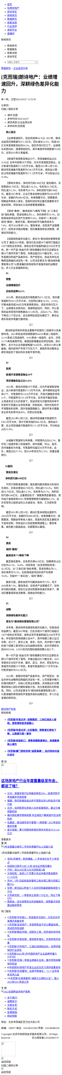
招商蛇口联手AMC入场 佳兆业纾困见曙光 (29, 866)
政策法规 (12, 22)
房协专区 (12, 11)
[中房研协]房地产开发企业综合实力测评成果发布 (34, 967)
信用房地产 (13, 8)
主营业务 (12, 1005)
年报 (13, 709)
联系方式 (12, 1008)
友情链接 (12, 1012)
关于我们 (12, 997)
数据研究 (12, 19)
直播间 (10, 33)
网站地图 (12, 1016)
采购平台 (12, 30)
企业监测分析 (20, 68)
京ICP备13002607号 (21, 1037)
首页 (9, 4)
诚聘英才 (12, 1001)
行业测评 (12, 26)
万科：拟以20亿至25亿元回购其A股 (26, 870)
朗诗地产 (6, 709)
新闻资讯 (12, 15)
